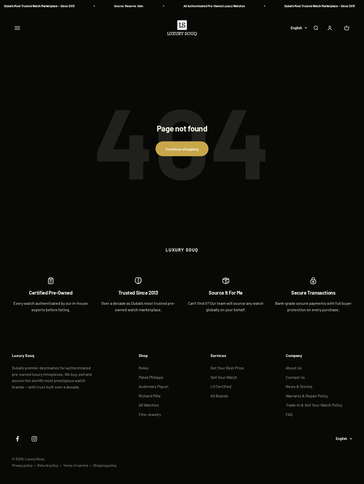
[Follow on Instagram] (34, 438)
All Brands (219, 395)
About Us (294, 367)
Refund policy (47, 465)
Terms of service (75, 465)
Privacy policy (22, 465)
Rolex (144, 367)
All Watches (149, 405)
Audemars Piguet (154, 386)
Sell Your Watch (223, 377)
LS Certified (220, 386)
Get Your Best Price (227, 367)
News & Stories (299, 386)
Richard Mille (150, 395)
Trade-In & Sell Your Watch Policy (314, 405)
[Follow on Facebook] (17, 438)
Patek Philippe (151, 377)
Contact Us (295, 377)
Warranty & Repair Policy (307, 395)
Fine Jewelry (150, 414)
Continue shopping (182, 149)
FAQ (289, 414)
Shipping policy (104, 465)
